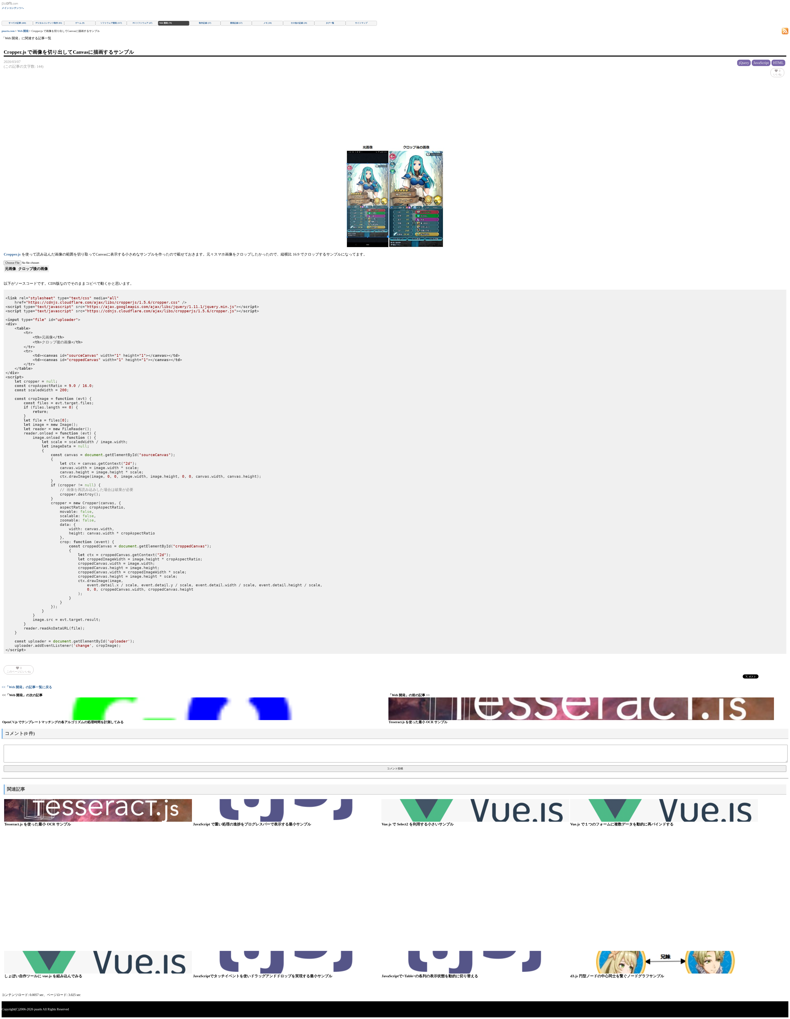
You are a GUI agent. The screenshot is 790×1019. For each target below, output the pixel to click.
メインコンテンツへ (13, 8)
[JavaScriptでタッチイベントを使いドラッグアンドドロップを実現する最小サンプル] (287, 962)
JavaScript (761, 63)
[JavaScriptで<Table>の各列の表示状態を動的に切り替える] (475, 962)
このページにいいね (19, 669)
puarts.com (8, 31)
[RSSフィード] (785, 31)
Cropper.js (12, 254)
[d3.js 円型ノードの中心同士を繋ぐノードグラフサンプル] (664, 962)
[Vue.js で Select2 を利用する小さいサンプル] (475, 810)
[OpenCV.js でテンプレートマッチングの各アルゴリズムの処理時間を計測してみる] (195, 708)
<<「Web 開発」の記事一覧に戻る (27, 687)
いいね (777, 72)
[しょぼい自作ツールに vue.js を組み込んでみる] (98, 962)
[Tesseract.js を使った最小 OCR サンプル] (581, 708)
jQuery (744, 63)
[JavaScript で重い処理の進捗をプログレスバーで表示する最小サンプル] (287, 810)
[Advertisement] (395, 108)
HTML (778, 63)
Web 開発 (23, 31)
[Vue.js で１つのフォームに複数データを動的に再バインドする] (664, 810)
